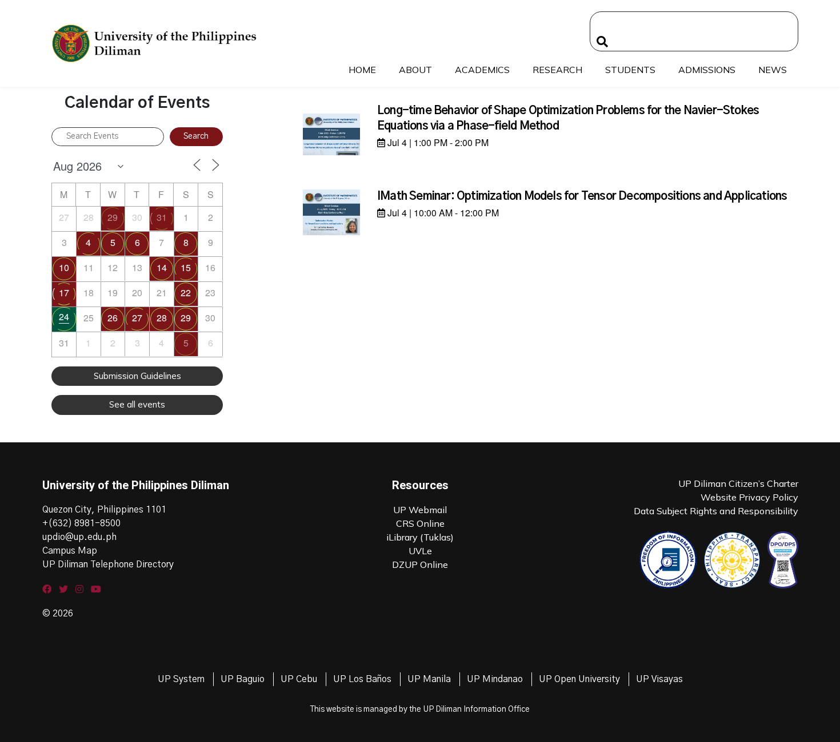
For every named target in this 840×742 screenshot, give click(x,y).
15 (186, 267)
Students (630, 69)
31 (162, 217)
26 (112, 317)
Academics (482, 69)
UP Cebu (299, 679)
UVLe (420, 550)
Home (362, 69)
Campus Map (69, 550)
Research (557, 69)
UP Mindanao (495, 679)
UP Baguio (243, 679)
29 (112, 217)
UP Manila (429, 679)
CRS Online (420, 523)
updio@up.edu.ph (79, 537)
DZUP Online (420, 564)
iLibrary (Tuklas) (420, 537)
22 (186, 292)
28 (162, 317)
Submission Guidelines (137, 375)
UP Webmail (420, 509)
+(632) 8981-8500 (81, 523)
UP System (181, 679)
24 (64, 316)
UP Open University (579, 679)
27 (137, 317)
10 (64, 267)
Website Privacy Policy (749, 497)
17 (64, 292)
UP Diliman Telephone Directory (108, 564)
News (772, 69)
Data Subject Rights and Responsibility (716, 511)
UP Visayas (659, 679)
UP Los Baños (362, 679)
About (415, 69)
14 (162, 267)
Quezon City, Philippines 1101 (104, 509)
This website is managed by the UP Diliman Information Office (420, 709)
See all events (137, 404)
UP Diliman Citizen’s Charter (738, 483)
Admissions (706, 69)
